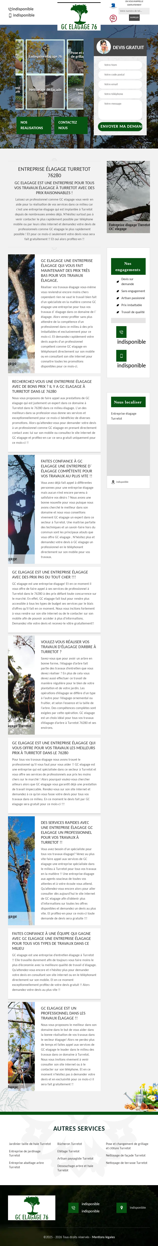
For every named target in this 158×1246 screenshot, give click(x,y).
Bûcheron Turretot (69, 1144)
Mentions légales (103, 1237)
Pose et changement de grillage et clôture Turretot (127, 1146)
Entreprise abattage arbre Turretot (26, 1165)
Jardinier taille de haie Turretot (30, 1144)
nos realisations (32, 125)
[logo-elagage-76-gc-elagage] (79, 16)
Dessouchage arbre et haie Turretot (75, 1168)
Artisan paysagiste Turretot (75, 1158)
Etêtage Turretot (68, 1151)
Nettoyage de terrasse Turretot (126, 1163)
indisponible (23, 9)
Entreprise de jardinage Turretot (25, 1154)
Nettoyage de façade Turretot (125, 1155)
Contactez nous (67, 125)
